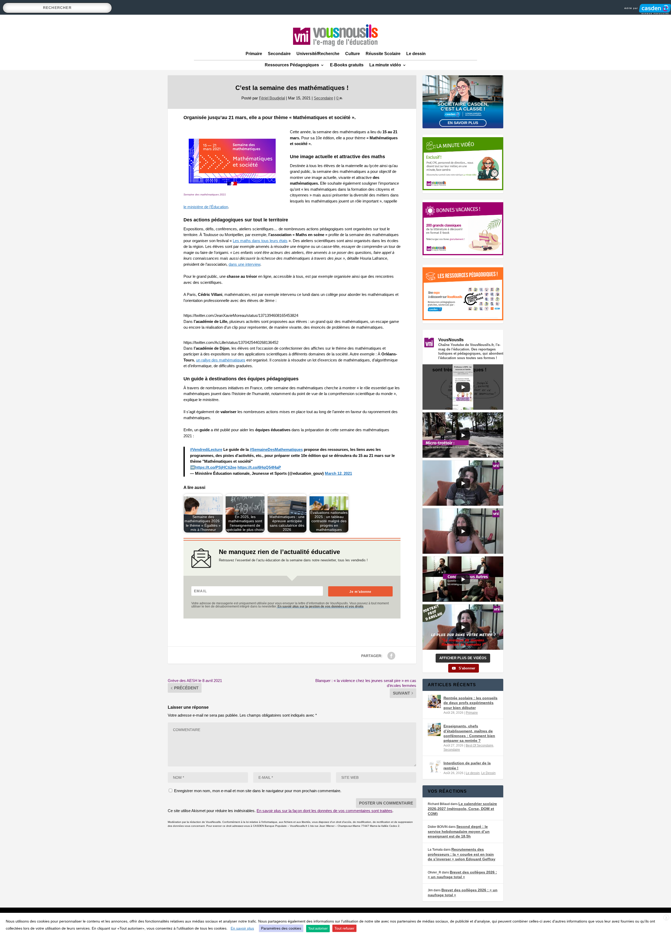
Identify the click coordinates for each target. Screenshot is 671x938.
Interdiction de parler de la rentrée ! (467, 765)
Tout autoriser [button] (318, 928)
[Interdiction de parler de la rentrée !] (434, 766)
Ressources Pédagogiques (292, 65)
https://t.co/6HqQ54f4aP (259, 467)
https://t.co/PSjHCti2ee (215, 467)
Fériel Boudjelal (272, 98)
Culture (352, 53)
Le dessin (416, 53)
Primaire (254, 53)
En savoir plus (463, 123)
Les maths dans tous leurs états (260, 240)
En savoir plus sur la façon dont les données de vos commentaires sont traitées (324, 810)
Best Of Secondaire (479, 745)
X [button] (666, 918)
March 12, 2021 (338, 473)
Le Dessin (488, 773)
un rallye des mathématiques (220, 360)
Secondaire (279, 53)
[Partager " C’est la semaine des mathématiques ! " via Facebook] (391, 656)
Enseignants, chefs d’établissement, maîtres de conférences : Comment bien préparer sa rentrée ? (469, 733)
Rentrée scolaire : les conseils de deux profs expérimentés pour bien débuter (470, 703)
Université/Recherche (317, 53)
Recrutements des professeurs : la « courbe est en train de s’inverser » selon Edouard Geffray (461, 854)
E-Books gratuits (347, 65)
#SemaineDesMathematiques (276, 449)
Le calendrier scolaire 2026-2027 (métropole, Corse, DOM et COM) (462, 809)
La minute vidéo (385, 65)
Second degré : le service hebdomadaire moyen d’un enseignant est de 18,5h (459, 831)
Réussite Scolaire (383, 53)
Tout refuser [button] (344, 928)
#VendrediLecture (206, 449)
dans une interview (244, 264)
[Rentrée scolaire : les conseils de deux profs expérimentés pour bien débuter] (434, 701)
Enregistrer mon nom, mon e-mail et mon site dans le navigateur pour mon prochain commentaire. (257, 790)
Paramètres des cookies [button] (281, 928)
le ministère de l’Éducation (205, 207)
